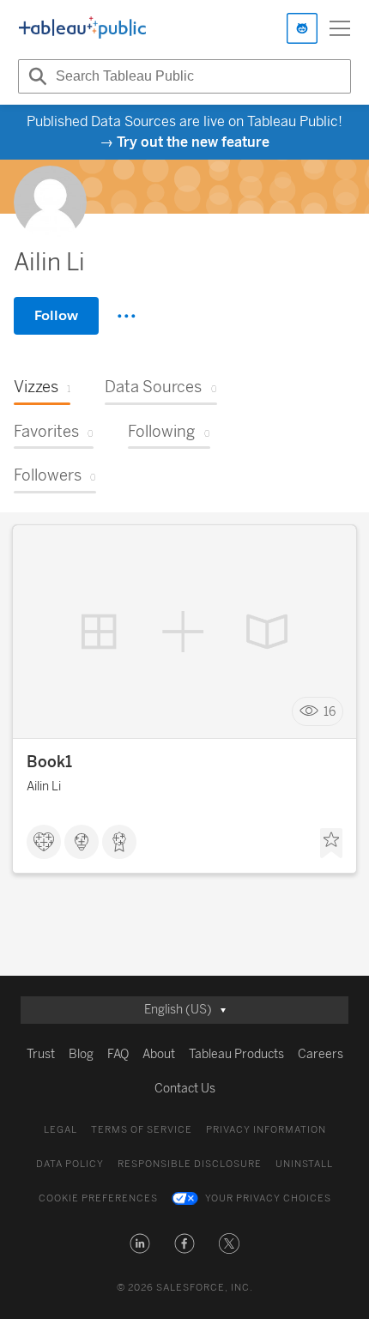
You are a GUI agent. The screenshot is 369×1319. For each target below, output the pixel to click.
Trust (41, 1054)
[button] (140, 1243)
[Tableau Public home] (82, 28)
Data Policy (70, 1164)
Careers (320, 1054)
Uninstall (304, 1164)
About (158, 1054)
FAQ (118, 1054)
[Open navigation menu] (339, 28)
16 (330, 712)
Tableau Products (236, 1054)
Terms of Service (141, 1129)
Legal (60, 1129)
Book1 (49, 762)
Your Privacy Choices (268, 1198)
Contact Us (184, 1088)
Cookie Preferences (98, 1198)
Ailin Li (44, 786)
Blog (81, 1054)
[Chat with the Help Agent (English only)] (302, 28)
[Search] (35, 76)
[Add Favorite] (331, 843)
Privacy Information (266, 1129)
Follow (56, 315)
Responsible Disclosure (190, 1164)
